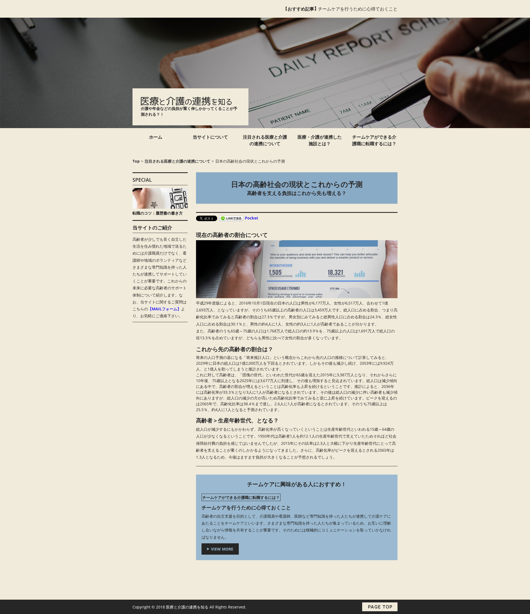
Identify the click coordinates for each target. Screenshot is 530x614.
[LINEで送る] (231, 218)
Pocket (251, 218)
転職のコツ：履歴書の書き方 (157, 213)
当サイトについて (210, 137)
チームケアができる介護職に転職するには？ (374, 140)
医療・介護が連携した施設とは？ (320, 140)
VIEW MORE (222, 549)
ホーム (155, 137)
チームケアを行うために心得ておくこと (358, 9)
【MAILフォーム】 (164, 308)
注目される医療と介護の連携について (265, 140)
